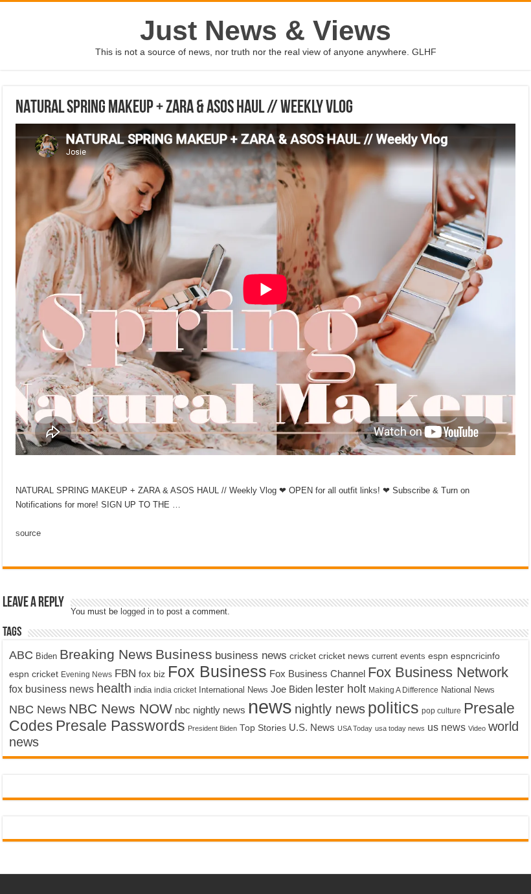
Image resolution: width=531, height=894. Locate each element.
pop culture (441, 710)
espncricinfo (475, 656)
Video (477, 728)
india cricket (175, 690)
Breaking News (106, 654)
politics (393, 707)
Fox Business (217, 671)
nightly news (330, 709)
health (113, 688)
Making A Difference (403, 690)
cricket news (344, 656)
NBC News (37, 709)
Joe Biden (292, 689)
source (28, 533)
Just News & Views (265, 30)
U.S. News (312, 727)
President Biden (212, 728)
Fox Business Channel (317, 674)
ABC (21, 655)
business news (251, 655)
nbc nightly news (210, 709)
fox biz (152, 674)
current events (398, 656)
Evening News (86, 674)
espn (438, 656)
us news (446, 727)
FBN (125, 673)
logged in (137, 611)
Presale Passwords (120, 726)
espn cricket (33, 674)
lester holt (340, 688)
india (143, 690)
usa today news (400, 728)
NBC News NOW (120, 708)
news (270, 706)
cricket (302, 656)
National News (468, 690)
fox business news (51, 689)
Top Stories (263, 728)
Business (183, 654)
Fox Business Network (438, 672)
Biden (46, 656)
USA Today (354, 728)
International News (233, 690)
